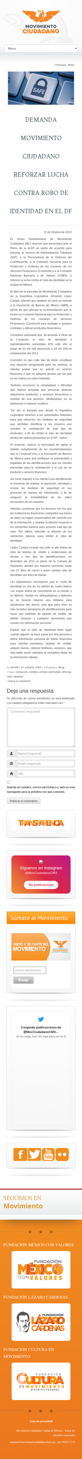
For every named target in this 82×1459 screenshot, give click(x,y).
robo (10, 676)
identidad (54, 672)
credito (33, 672)
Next (71, 65)
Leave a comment (19, 681)
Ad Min (14, 667)
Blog (61, 667)
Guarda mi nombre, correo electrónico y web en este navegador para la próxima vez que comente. (41, 789)
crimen (43, 672)
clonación (21, 672)
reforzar (66, 672)
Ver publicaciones (41, 885)
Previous (60, 65)
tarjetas (18, 676)
